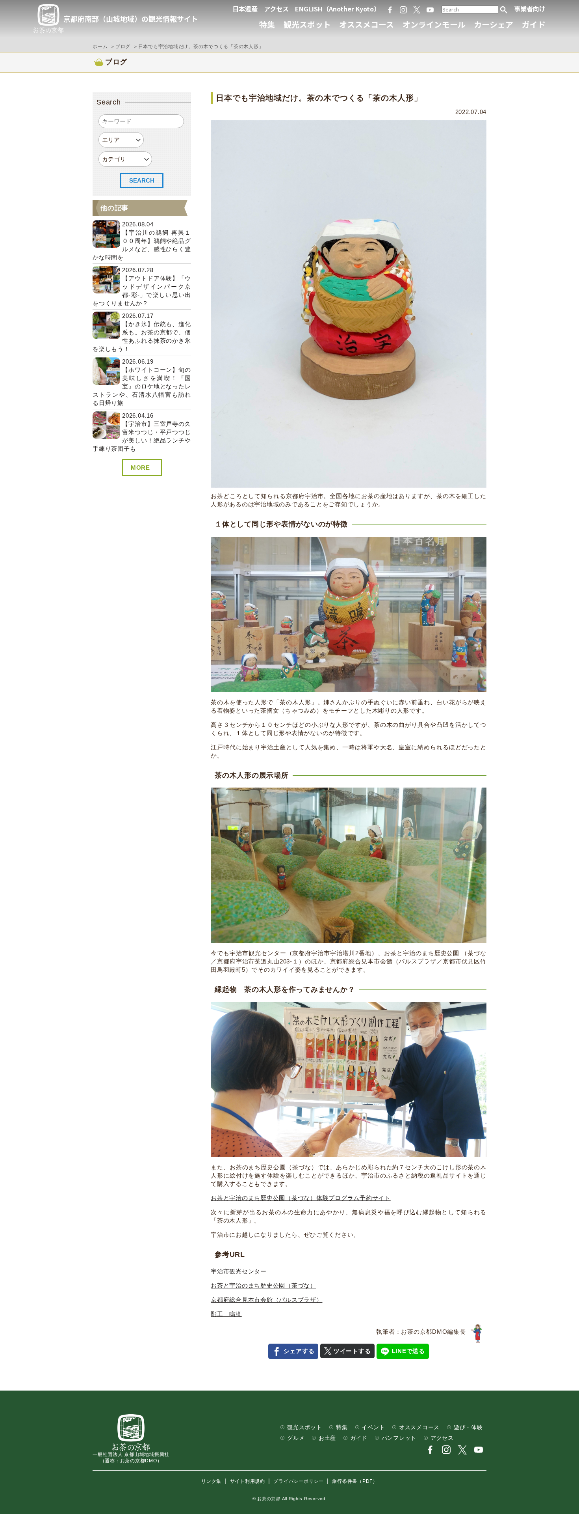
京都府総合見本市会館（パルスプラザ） (267, 1299)
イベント (373, 1427)
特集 (267, 24)
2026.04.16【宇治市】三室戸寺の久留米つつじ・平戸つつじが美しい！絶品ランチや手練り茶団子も (142, 432)
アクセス (276, 8)
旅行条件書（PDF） (355, 1481)
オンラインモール (434, 24)
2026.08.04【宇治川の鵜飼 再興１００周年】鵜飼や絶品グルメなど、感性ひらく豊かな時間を (142, 241)
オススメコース (366, 24)
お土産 (327, 1438)
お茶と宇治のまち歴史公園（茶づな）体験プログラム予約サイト (301, 1198)
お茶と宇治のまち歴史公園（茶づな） (263, 1285)
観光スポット (307, 24)
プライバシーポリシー (298, 1481)
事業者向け (530, 8)
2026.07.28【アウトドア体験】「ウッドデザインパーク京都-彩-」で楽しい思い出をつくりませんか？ (142, 286)
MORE (140, 467)
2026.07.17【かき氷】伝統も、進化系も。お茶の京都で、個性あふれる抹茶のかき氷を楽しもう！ (142, 332)
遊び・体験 (468, 1427)
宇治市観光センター (239, 1271)
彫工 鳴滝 (226, 1314)
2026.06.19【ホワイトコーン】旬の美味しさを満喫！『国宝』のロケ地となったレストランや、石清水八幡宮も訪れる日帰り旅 (142, 382)
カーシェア (493, 24)
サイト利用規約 (247, 1481)
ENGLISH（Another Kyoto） (337, 8)
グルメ (295, 1438)
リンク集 (211, 1481)
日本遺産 (245, 8)
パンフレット (399, 1438)
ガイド (534, 24)
